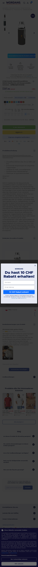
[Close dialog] (35, 265)
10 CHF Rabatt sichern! (19, 292)
